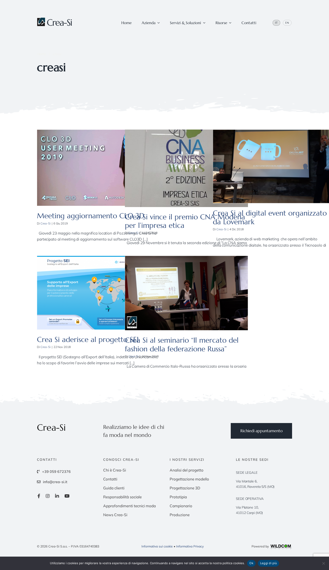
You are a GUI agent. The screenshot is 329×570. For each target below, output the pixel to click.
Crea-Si (46, 223)
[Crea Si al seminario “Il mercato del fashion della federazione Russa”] (186, 293)
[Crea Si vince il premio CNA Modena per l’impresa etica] (186, 168)
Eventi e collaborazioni (85, 172)
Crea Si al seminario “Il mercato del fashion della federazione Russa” (182, 344)
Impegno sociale (189, 175)
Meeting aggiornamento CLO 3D (90, 215)
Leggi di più (268, 563)
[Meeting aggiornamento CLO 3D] (98, 168)
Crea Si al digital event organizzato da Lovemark (270, 217)
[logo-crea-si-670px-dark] (55, 19)
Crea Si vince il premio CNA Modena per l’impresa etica (185, 221)
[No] (323, 563)
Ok (251, 563)
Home (41, 54)
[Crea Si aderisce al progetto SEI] (98, 293)
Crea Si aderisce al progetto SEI (88, 339)
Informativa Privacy (190, 546)
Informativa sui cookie (157, 546)
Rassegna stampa (114, 172)
